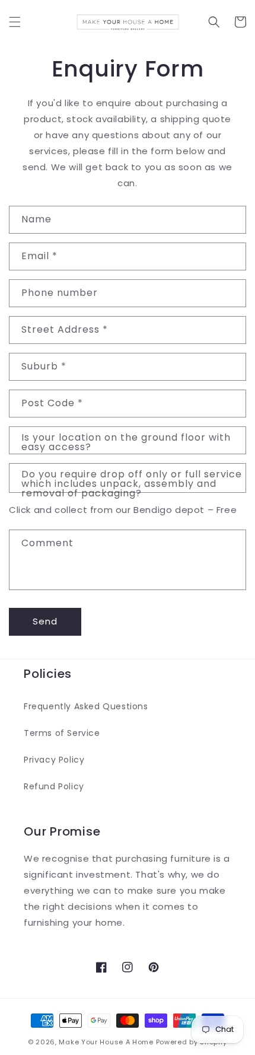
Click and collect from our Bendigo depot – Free (123, 509)
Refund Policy (54, 786)
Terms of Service (62, 733)
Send (45, 621)
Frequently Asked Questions (86, 706)
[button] (15, 22)
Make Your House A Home (106, 1042)
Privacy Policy (54, 760)
